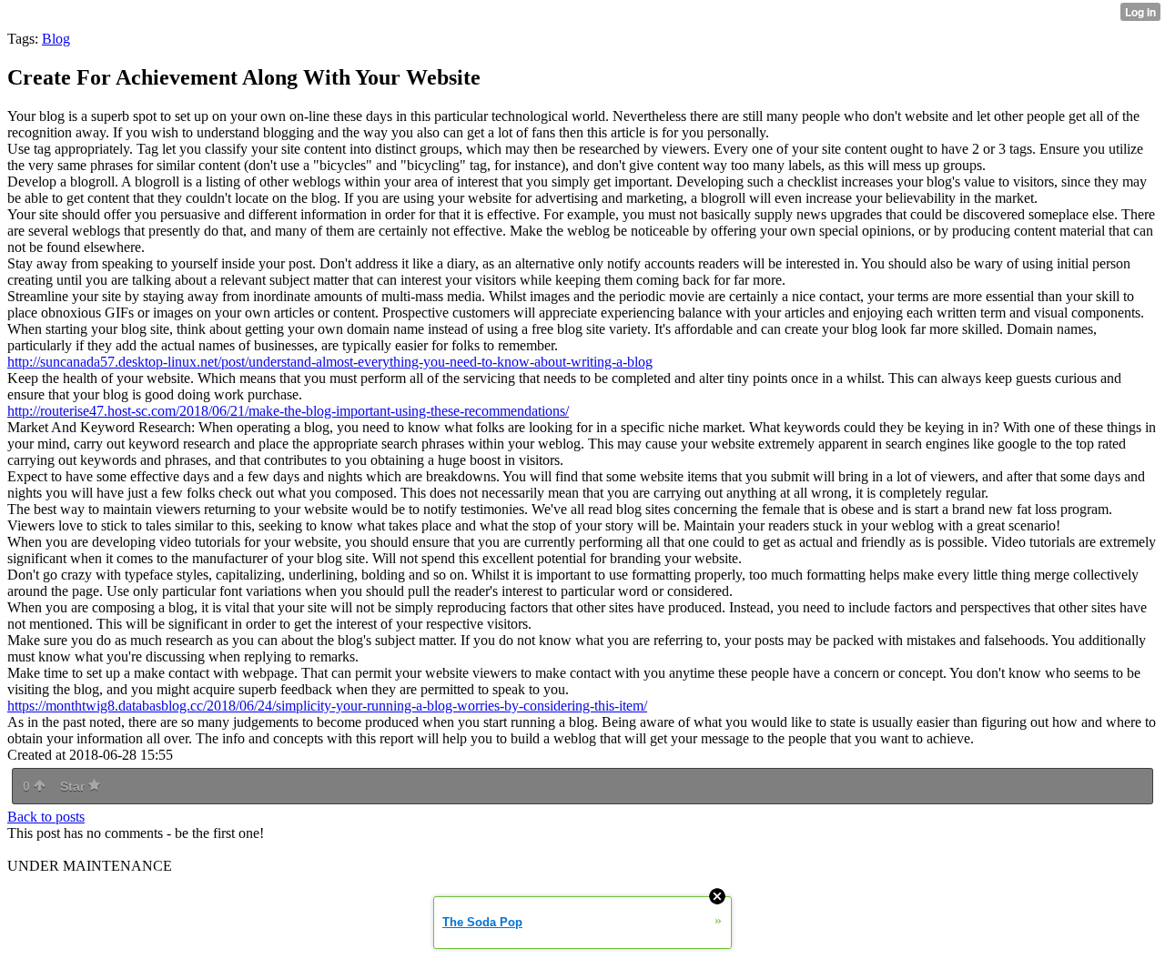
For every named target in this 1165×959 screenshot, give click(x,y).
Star (74, 786)
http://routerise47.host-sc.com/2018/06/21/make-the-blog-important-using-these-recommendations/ (288, 411)
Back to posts (46, 816)
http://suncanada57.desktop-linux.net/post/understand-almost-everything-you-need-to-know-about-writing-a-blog (330, 361)
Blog (56, 38)
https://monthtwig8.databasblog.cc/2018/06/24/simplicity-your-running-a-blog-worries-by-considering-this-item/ (327, 705)
